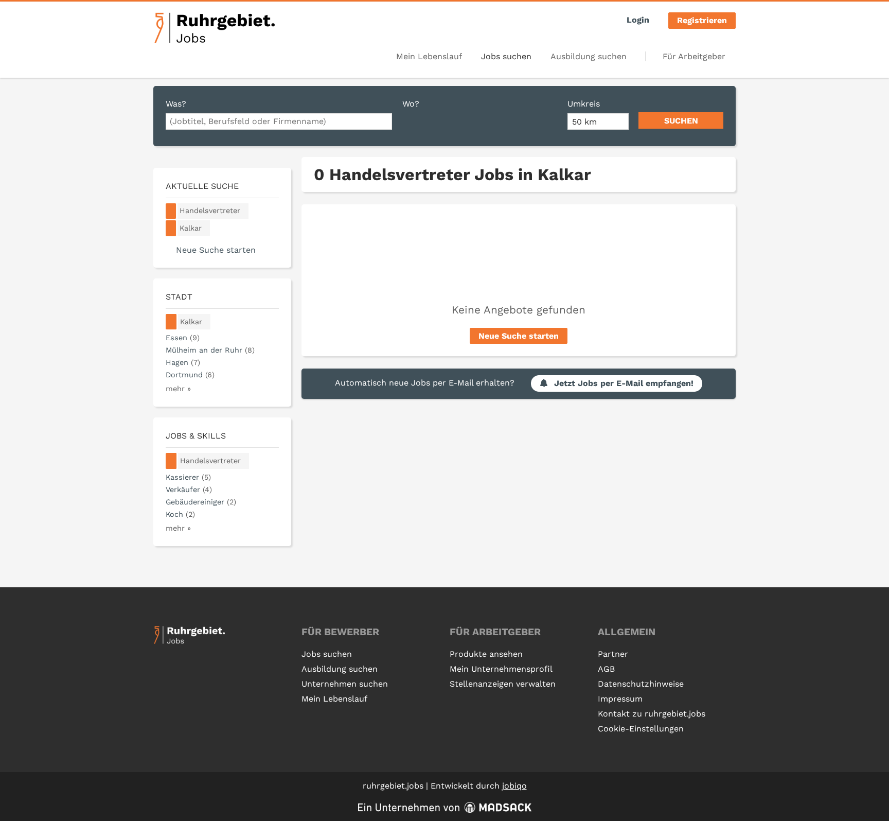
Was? (176, 104)
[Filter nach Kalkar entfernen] (171, 322)
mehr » (178, 389)
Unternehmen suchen (344, 684)
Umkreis (583, 104)
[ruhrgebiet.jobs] (214, 27)
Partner (613, 654)
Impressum (620, 699)
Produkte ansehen (486, 654)
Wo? (410, 104)
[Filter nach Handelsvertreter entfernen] (171, 461)
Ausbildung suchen (588, 56)
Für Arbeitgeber (694, 56)
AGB (606, 669)
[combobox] (279, 121)
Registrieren (702, 20)
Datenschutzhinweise (641, 684)
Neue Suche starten (518, 336)
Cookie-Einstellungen (641, 728)
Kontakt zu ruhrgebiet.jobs (651, 714)
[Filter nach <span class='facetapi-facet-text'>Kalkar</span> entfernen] (171, 228)
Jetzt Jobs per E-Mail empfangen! (624, 383)
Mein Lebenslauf (429, 56)
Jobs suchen (506, 56)
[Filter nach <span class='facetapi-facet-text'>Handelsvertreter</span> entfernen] (171, 211)
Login (638, 20)
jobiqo (514, 786)
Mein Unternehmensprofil (501, 669)
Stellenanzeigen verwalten (503, 684)
